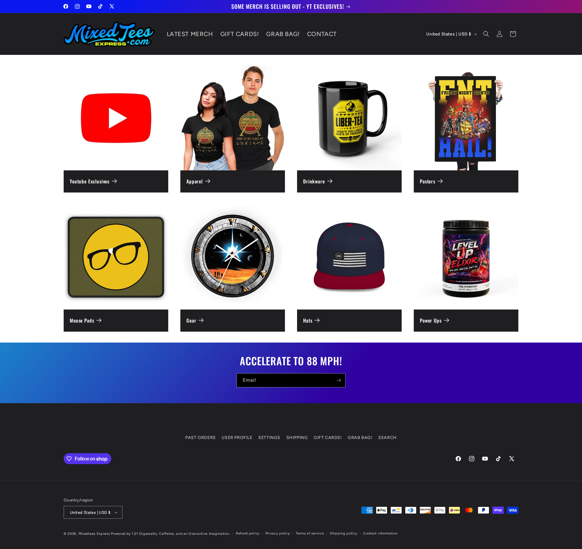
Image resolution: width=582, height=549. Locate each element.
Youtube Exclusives (89, 181)
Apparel (194, 181)
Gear (191, 320)
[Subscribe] (338, 380)
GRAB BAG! (360, 437)
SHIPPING (297, 437)
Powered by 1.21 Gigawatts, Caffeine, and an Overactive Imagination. (170, 534)
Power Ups (431, 320)
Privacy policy (278, 533)
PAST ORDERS (200, 437)
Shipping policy (343, 533)
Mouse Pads (82, 320)
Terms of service (310, 533)
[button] (486, 34)
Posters (427, 181)
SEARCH (387, 437)
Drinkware (314, 181)
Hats (307, 320)
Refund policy (247, 533)
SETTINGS (269, 437)
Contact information (380, 533)
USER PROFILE (237, 437)
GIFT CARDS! (328, 437)
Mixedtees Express (94, 534)
